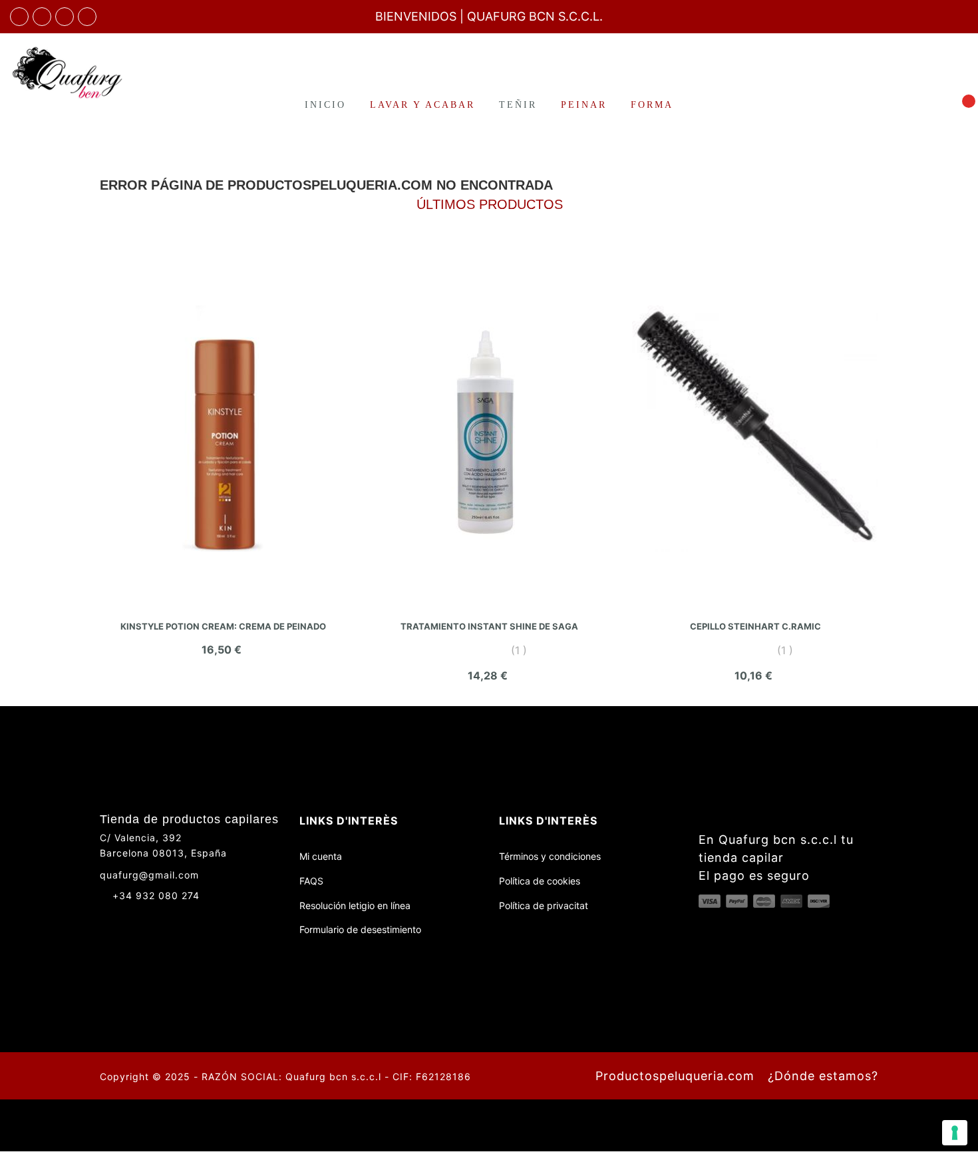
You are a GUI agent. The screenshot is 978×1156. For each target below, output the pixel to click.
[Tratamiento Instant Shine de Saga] (489, 429)
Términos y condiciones (550, 856)
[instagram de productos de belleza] (130, 919)
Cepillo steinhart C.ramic (755, 626)
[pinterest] (87, 16)
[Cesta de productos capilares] (960, 104)
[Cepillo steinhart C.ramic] (755, 429)
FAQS (311, 880)
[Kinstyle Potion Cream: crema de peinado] (223, 429)
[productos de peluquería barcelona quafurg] (42, 16)
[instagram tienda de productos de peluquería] (64, 16)
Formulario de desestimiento (360, 929)
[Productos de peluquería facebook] (105, 919)
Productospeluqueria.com (674, 1076)
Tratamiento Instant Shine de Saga (489, 626)
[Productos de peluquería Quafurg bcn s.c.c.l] (81, 72)
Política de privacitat (543, 905)
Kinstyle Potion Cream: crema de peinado (223, 626)
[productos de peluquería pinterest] (154, 919)
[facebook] (19, 16)
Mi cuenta (320, 856)
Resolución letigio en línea (354, 905)
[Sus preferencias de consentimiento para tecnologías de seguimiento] (954, 1132)
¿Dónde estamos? (823, 1076)
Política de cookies (539, 880)
